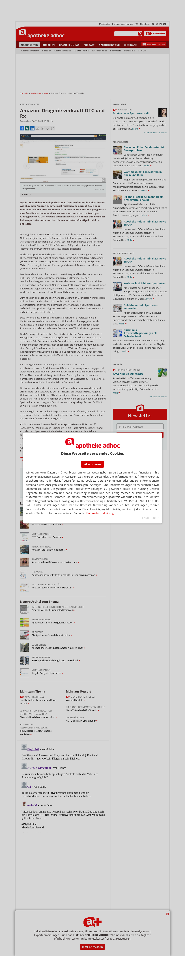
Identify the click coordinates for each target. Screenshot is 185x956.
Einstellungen (150, 518)
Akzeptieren (92, 464)
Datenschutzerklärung (100, 513)
